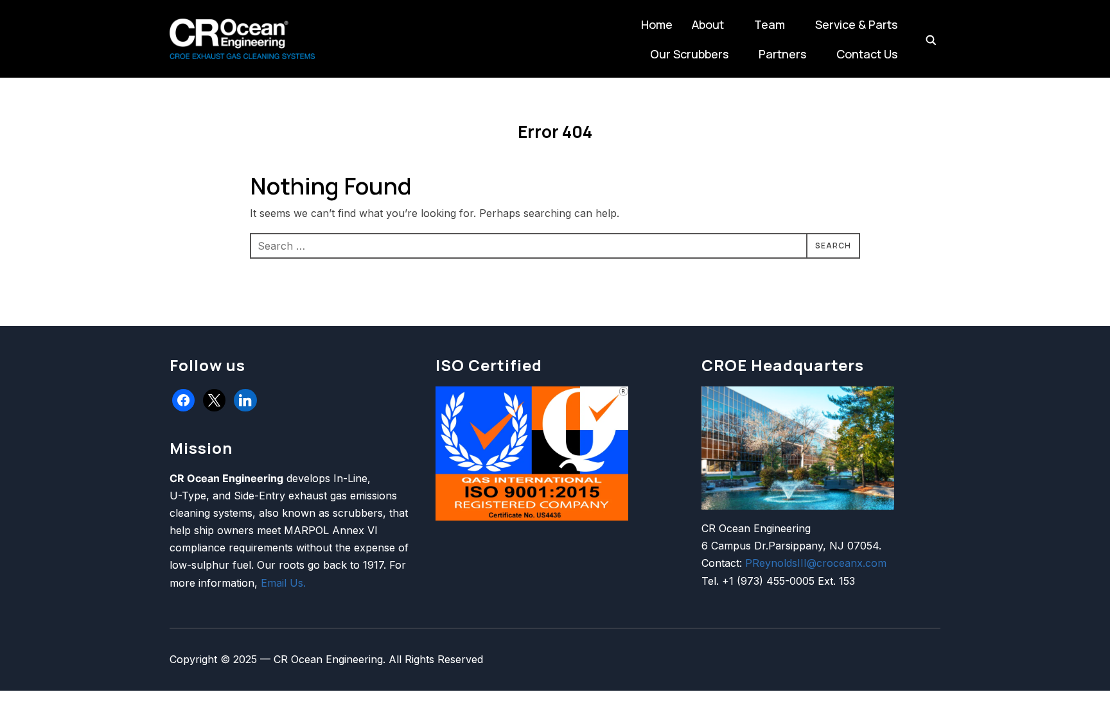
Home (657, 24)
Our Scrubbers (689, 54)
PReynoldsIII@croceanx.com (815, 563)
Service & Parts (856, 24)
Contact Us (866, 54)
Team (769, 24)
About (708, 24)
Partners (782, 54)
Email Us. (283, 582)
